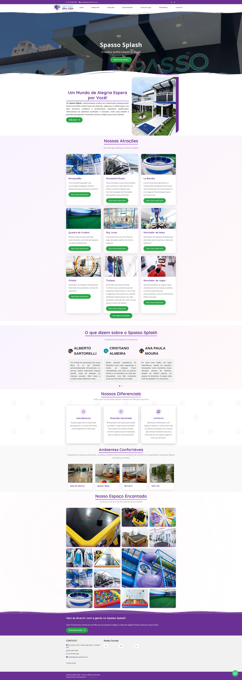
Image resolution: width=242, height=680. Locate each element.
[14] (79, 557)
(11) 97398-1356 (72, 2)
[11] (162, 517)
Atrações (110, 7)
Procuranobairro (92, 677)
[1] (93, 527)
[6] (79, 598)
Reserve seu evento (121, 60)
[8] (135, 598)
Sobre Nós (95, 7)
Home (81, 7)
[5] (107, 578)
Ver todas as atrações (121, 316)
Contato (179, 7)
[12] (135, 537)
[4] (79, 578)
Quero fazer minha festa (79, 194)
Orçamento (163, 7)
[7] (107, 598)
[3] (149, 568)
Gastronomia (127, 7)
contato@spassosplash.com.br (89, 2)
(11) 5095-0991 (73, 650)
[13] (162, 537)
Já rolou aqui (145, 7)
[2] (107, 557)
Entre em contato (76, 630)
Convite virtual (71, 663)
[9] (162, 598)
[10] (135, 517)
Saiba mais (73, 120)
